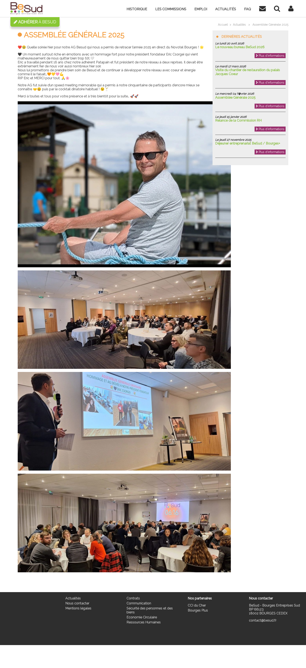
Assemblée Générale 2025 (235, 97)
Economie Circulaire (142, 617)
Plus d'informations (271, 55)
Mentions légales (78, 608)
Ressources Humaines (144, 622)
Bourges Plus (198, 610)
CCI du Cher (197, 605)
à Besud (37, 21)
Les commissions (170, 9)
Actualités (225, 9)
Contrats (133, 598)
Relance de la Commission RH (238, 120)
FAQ (247, 9)
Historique (137, 9)
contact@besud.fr (262, 620)
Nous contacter (77, 603)
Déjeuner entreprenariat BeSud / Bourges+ (247, 143)
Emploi (200, 9)
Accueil (223, 24)
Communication (139, 603)
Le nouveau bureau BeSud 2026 (240, 47)
